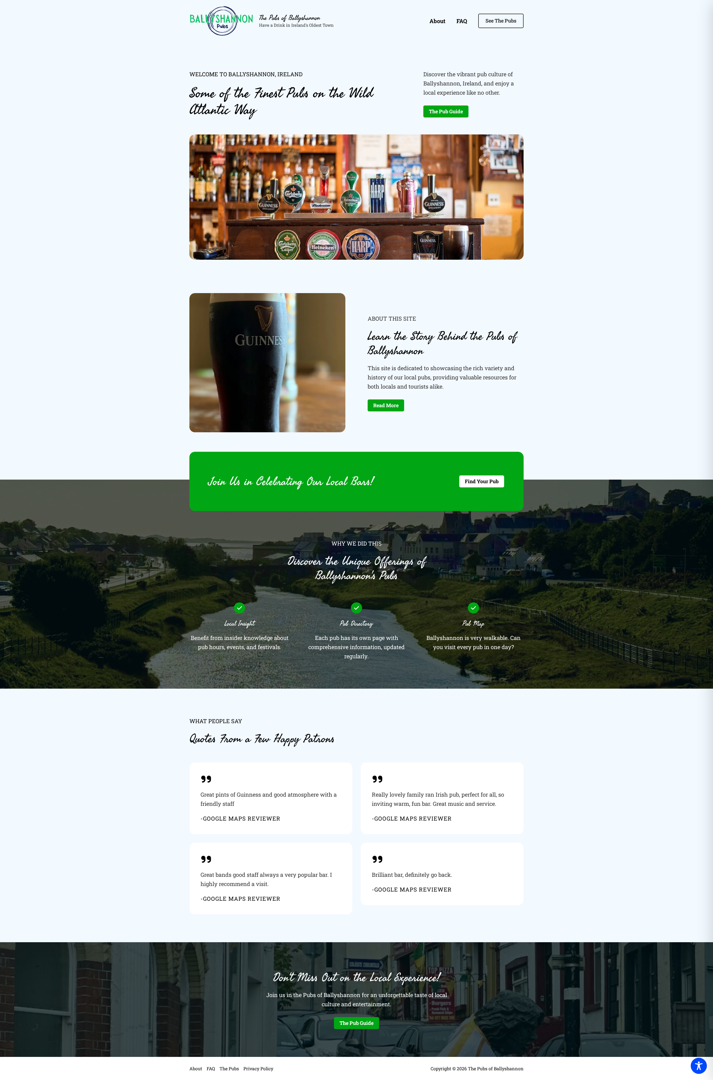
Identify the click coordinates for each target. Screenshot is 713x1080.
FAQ (461, 20)
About (437, 20)
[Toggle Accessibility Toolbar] (698, 1065)
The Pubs (229, 1068)
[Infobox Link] (271, 798)
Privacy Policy (258, 1068)
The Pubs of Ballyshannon (289, 18)
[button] (501, 21)
